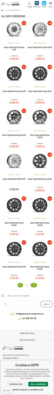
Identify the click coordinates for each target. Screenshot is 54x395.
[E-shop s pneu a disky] (2, 10)
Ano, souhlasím (38, 384)
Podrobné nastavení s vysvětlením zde (27, 389)
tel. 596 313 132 (29, 318)
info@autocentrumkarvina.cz (30, 313)
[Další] (34, 285)
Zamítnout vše (15, 384)
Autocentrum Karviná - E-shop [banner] (10, 4)
